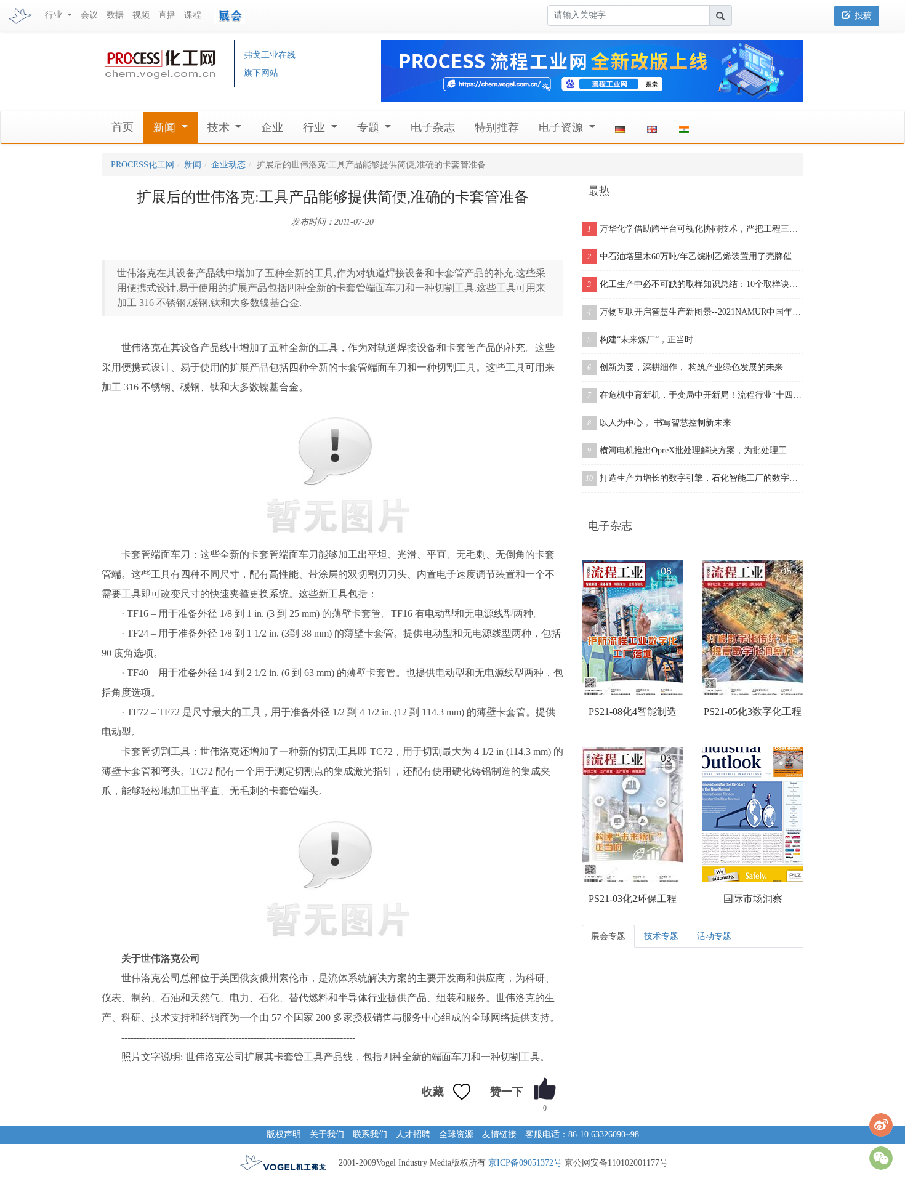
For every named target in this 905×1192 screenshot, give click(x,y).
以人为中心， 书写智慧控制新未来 (659, 422)
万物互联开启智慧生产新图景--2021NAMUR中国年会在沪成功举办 (695, 311)
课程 (192, 15)
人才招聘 (413, 1134)
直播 (166, 15)
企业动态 (228, 164)
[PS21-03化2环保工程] (632, 814)
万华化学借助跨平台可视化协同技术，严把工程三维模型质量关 (695, 228)
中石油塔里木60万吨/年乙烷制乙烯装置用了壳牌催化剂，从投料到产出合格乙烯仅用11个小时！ (695, 256)
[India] (684, 127)
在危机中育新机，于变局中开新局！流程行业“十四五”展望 (695, 395)
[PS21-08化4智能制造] (632, 627)
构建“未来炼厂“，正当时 (640, 339)
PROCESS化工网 (142, 164)
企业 (272, 127)
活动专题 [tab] (714, 936)
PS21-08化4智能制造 (633, 711)
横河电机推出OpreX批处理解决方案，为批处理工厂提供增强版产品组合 (695, 450)
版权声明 (284, 1134)
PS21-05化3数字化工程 (753, 711)
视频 (141, 15)
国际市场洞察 (752, 898)
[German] (620, 127)
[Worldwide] (652, 127)
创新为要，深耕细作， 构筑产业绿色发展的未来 (685, 367)
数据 (115, 15)
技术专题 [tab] (661, 936)
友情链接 (499, 1134)
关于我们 (327, 1134)
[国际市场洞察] (752, 814)
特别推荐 (497, 127)
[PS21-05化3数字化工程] (752, 627)
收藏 (433, 1091)
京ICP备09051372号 (525, 1162)
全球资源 (456, 1134)
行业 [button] (55, 15)
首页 (122, 127)
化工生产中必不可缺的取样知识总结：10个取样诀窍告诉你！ (695, 284)
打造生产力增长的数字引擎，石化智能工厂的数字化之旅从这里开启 (694, 478)
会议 (89, 15)
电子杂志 (433, 127)
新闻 (192, 164)
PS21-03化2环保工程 (633, 898)
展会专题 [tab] (608, 936)
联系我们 (370, 1134)
